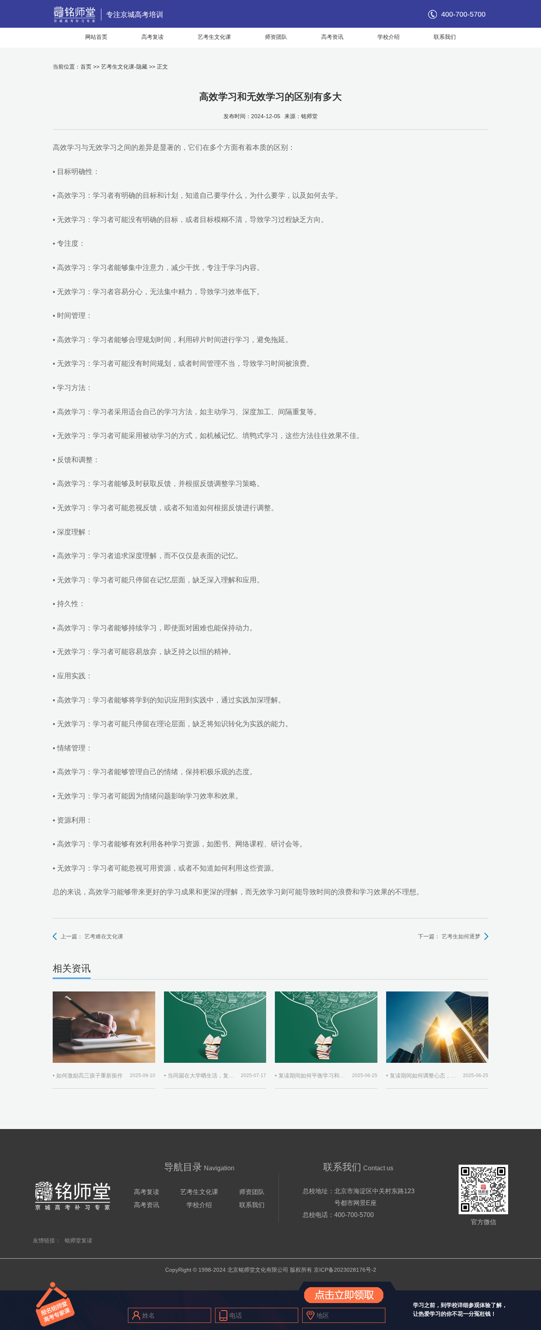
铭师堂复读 (78, 1240)
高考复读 (152, 37)
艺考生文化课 (214, 37)
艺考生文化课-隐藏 (124, 66)
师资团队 (276, 37)
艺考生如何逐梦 (461, 936)
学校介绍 (388, 37)
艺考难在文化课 (103, 936)
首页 (85, 66)
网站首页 (96, 37)
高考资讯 (332, 37)
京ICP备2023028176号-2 (345, 1270)
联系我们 (445, 37)
